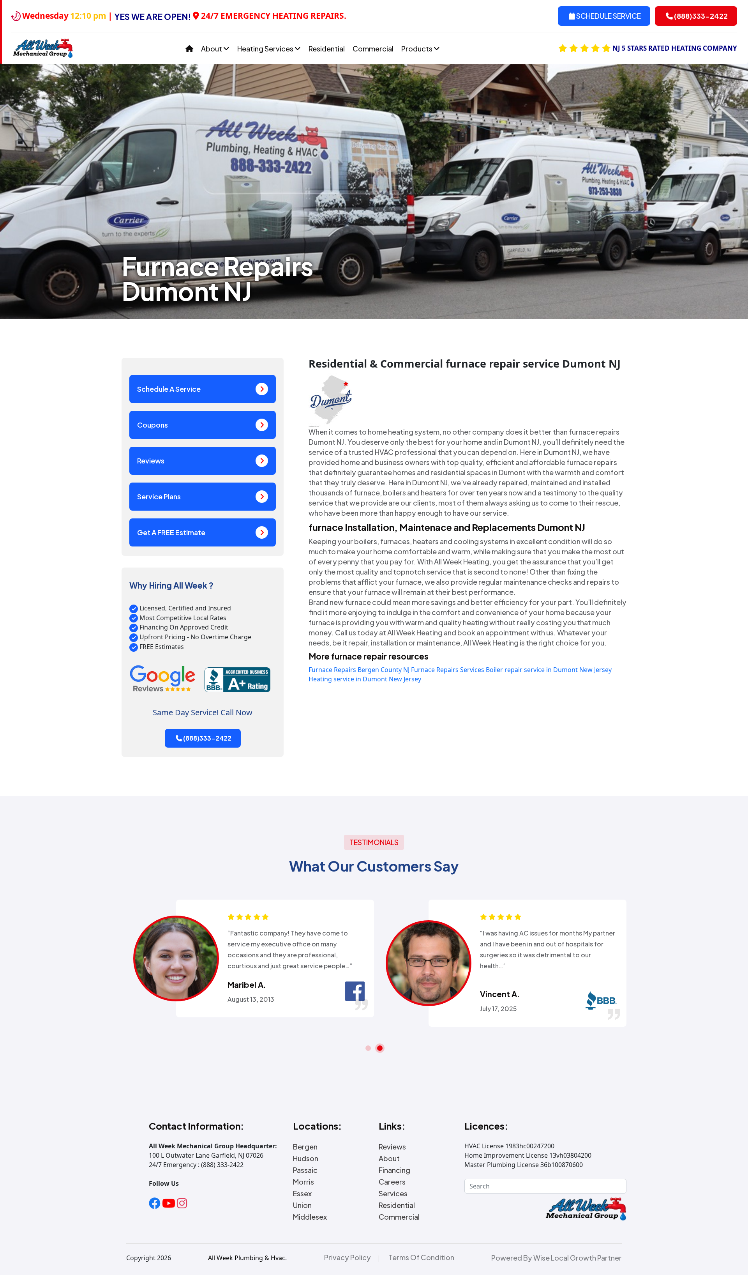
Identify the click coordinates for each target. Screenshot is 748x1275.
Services (393, 1193)
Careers (392, 1181)
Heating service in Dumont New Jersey (365, 679)
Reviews (150, 460)
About (212, 48)
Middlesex (310, 1216)
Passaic (305, 1170)
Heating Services (266, 48)
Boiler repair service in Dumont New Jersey (549, 669)
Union (302, 1205)
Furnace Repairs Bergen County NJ (359, 669)
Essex (302, 1193)
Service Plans (159, 496)
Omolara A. (249, 985)
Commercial (373, 48)
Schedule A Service (169, 388)
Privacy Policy (347, 1257)
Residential (327, 48)
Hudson (305, 1158)
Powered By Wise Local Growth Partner (556, 1257)
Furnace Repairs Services (447, 669)
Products (417, 48)
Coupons (152, 424)
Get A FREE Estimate (171, 532)
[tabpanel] (248, 958)
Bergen (305, 1146)
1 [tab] (368, 1048)
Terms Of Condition (421, 1257)
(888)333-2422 (700, 15)
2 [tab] (380, 1048)
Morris (303, 1181)
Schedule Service (608, 15)
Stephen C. (502, 985)
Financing (394, 1170)
